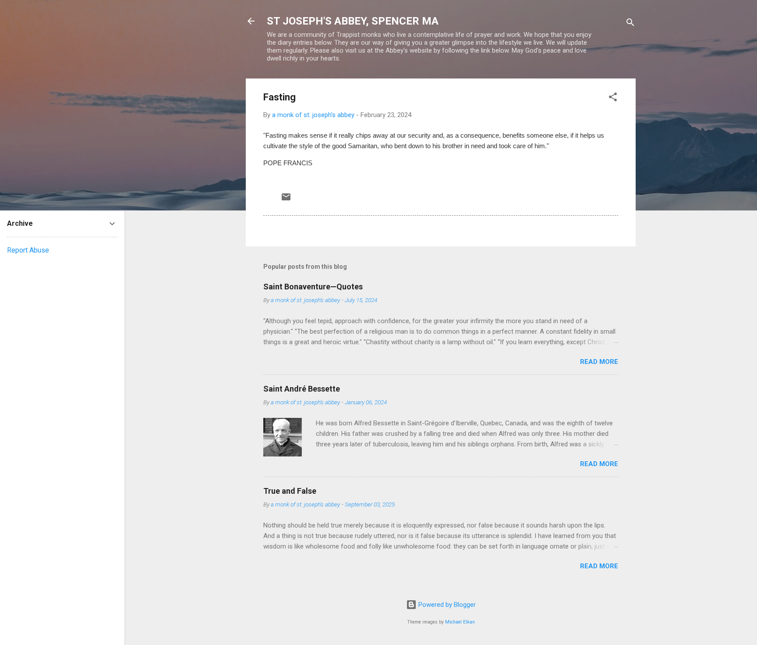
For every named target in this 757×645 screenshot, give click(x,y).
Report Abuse (28, 250)
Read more (599, 362)
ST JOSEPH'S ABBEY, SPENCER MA (353, 21)
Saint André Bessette (301, 388)
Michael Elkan (460, 622)
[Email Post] (286, 200)
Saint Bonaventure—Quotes (313, 286)
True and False (289, 490)
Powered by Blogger (446, 605)
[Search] (630, 24)
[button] (613, 98)
